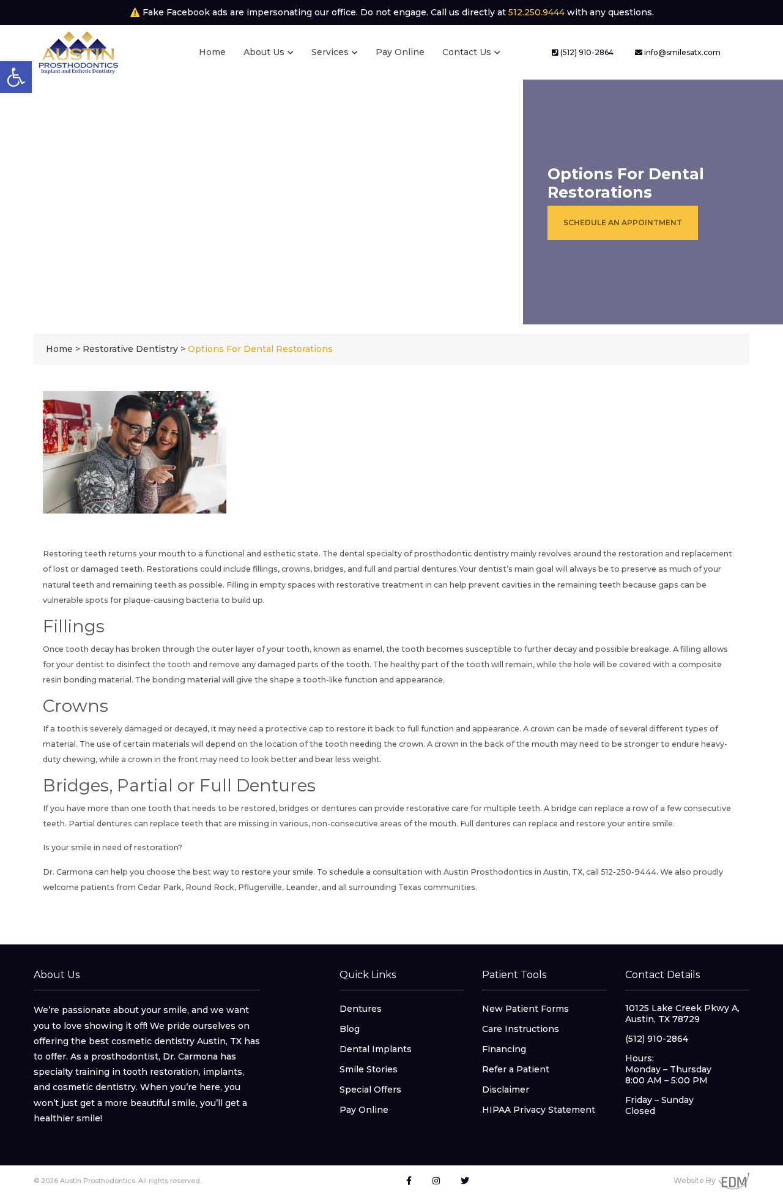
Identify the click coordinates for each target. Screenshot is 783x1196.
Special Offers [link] (370, 1089)
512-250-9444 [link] (627, 871)
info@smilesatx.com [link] (681, 52)
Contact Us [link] (466, 52)
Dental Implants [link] (376, 1049)
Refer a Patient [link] (515, 1069)
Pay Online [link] (400, 52)
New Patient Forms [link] (525, 1008)
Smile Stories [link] (369, 1069)
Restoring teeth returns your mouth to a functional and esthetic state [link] (181, 553)
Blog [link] (350, 1028)
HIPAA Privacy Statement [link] (538, 1109)
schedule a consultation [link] (376, 871)
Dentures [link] (361, 1008)
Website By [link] (695, 1180)
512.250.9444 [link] (536, 12)
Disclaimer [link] (505, 1089)
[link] (16, 77)
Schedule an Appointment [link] (622, 222)
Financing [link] (504, 1049)
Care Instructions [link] (520, 1028)
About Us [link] (263, 52)
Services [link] (330, 52)
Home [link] (212, 52)
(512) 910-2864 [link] (586, 52)
